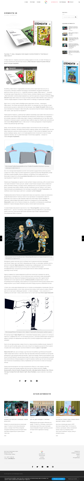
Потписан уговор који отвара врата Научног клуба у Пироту (74, 38)
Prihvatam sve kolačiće (58, 479)
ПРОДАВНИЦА (76, 457)
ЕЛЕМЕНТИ (77, 451)
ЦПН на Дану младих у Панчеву (73, 33)
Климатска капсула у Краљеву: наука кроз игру (73, 27)
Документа (42, 454)
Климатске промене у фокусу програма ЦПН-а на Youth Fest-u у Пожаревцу (74, 45)
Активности (13, 15)
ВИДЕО (78, 454)
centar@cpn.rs (11, 458)
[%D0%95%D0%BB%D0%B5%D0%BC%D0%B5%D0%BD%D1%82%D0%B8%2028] (20, 381)
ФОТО (78, 456)
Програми (42, 458)
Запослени (42, 455)
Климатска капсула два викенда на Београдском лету (74, 52)
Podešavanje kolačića (72, 479)
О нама (42, 457)
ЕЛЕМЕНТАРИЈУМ (76, 453)
